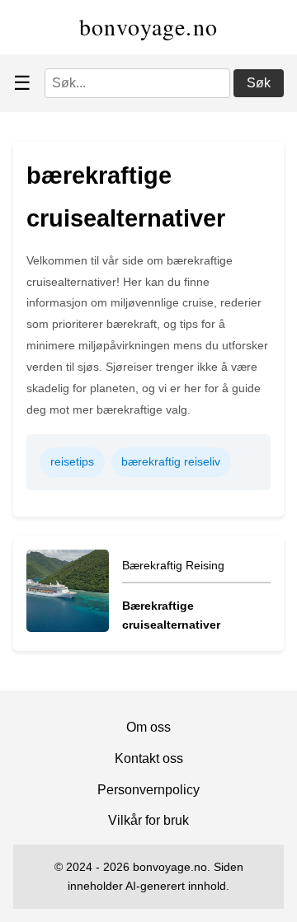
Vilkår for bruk (148, 820)
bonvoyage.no (149, 26)
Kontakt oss (149, 758)
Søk (259, 83)
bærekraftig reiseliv (170, 461)
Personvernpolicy (148, 790)
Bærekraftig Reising (173, 565)
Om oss (148, 727)
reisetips (72, 461)
